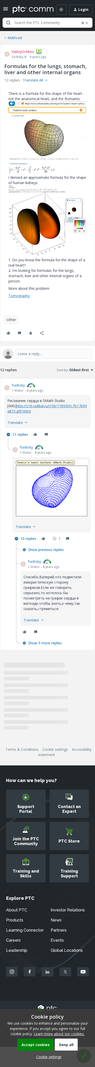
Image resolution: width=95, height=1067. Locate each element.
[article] (47, 411)
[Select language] (61, 10)
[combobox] (47, 23)
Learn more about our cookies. (59, 1033)
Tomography (19, 295)
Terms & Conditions (22, 749)
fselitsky (18, 385)
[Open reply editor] (47, 354)
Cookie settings (55, 749)
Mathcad (15, 37)
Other (11, 319)
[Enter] (8, 23)
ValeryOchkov (23, 51)
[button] (6, 10)
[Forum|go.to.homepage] (29, 10)
